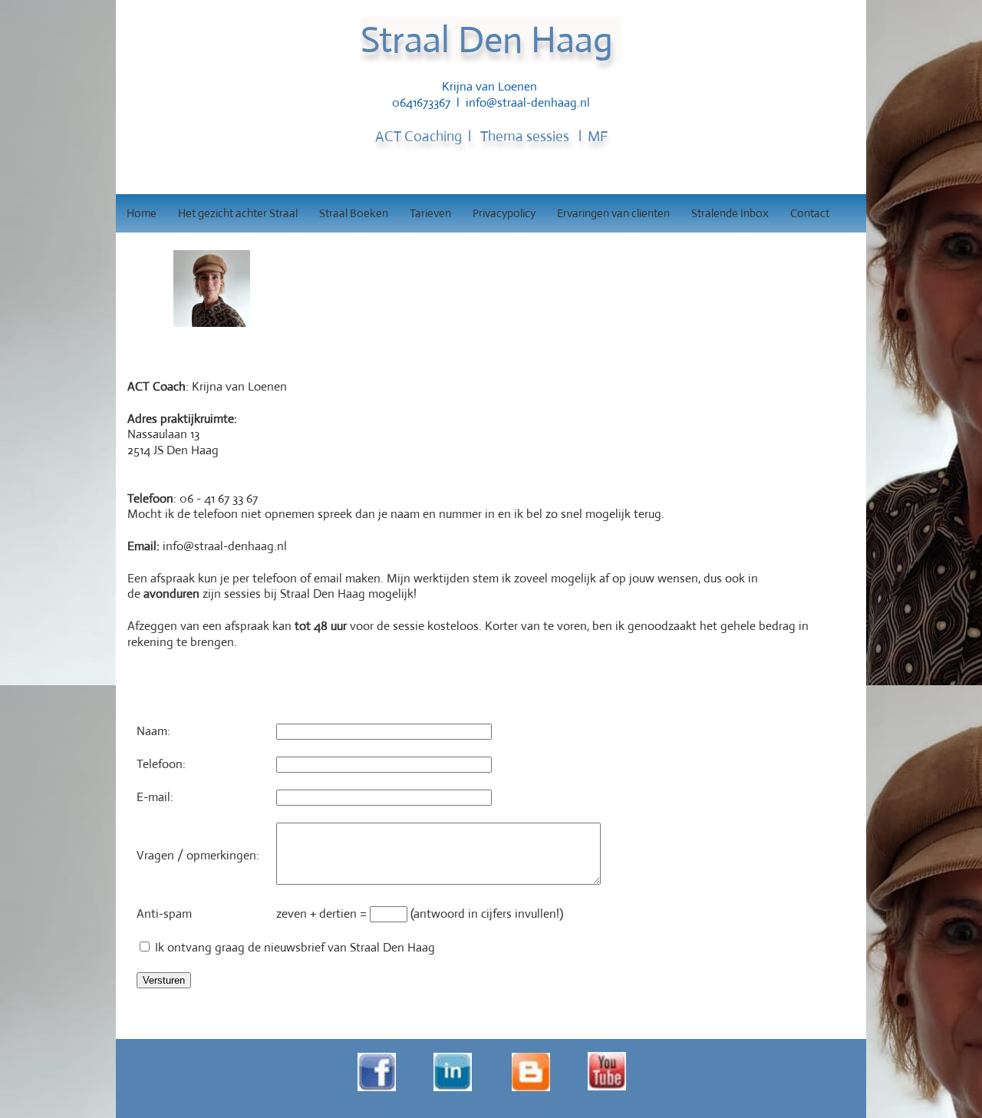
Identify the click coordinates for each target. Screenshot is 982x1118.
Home (142, 213)
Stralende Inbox (730, 213)
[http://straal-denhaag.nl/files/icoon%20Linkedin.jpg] (452, 1090)
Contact (809, 213)
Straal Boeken (353, 213)
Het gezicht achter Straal (238, 213)
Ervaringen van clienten (613, 213)
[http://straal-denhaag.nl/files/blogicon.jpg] (531, 1090)
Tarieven (430, 213)
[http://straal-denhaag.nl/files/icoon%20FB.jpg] (377, 1090)
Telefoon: (161, 764)
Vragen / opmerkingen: (198, 855)
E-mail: (155, 797)
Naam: (153, 731)
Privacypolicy (504, 213)
